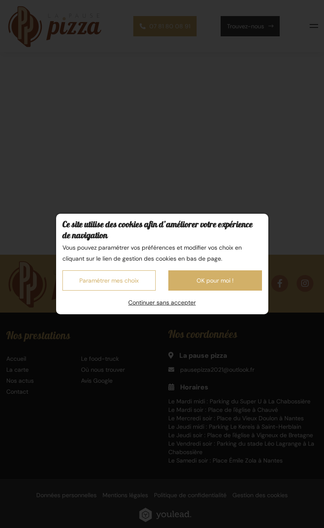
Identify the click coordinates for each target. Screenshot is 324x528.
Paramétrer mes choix (109, 280)
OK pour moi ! (215, 280)
